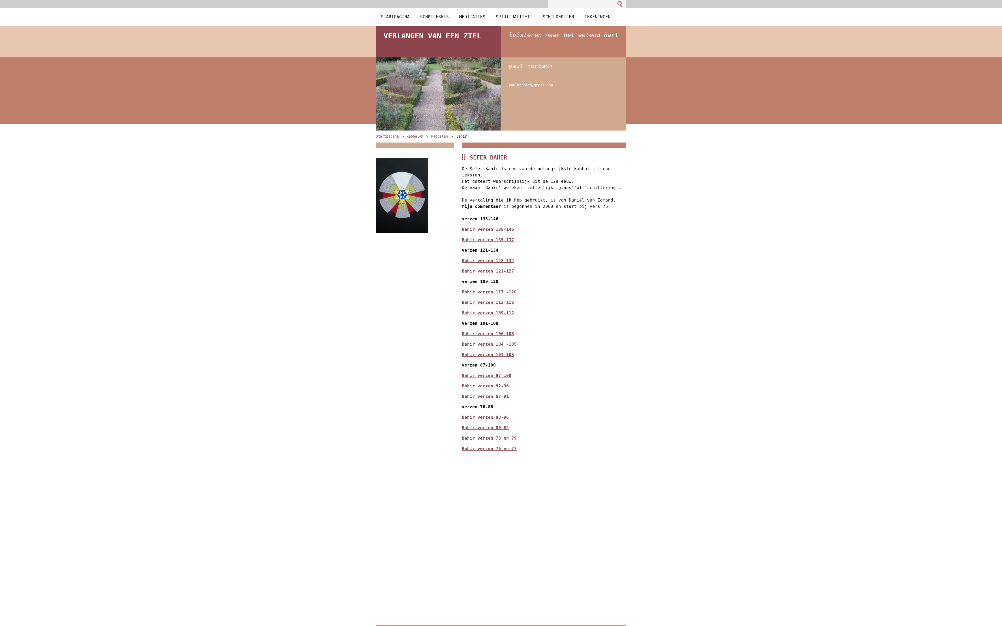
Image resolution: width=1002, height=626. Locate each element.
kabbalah (415, 136)
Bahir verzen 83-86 (485, 417)
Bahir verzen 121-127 (488, 271)
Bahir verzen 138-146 (488, 229)
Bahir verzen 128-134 (488, 260)
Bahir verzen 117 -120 (489, 292)
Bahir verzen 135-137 (488, 239)
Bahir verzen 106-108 (488, 333)
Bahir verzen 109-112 (488, 312)
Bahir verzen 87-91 (485, 396)
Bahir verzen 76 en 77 (489, 448)
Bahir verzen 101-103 (488, 354)
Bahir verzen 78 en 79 (489, 438)
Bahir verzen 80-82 (485, 427)
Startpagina (387, 136)
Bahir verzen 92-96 (485, 385)
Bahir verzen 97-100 (486, 375)
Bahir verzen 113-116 (488, 302)
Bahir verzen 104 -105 (489, 344)
